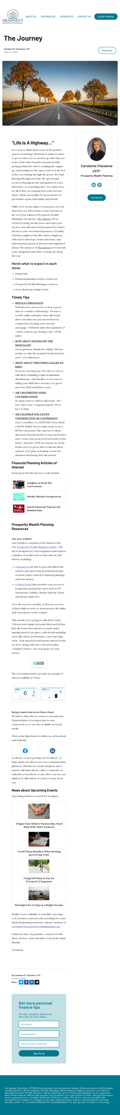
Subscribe (107, 50)
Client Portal (24, 584)
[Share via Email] (37, 982)
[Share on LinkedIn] (31, 982)
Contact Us (96, 197)
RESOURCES (66, 16)
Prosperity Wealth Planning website (37, 547)
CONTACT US (84, 16)
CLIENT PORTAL (106, 16)
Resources (23, 566)
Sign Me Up (38, 1053)
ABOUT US (31, 16)
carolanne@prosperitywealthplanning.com (36, 926)
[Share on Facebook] (26, 982)
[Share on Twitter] (21, 982)
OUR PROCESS (48, 16)
